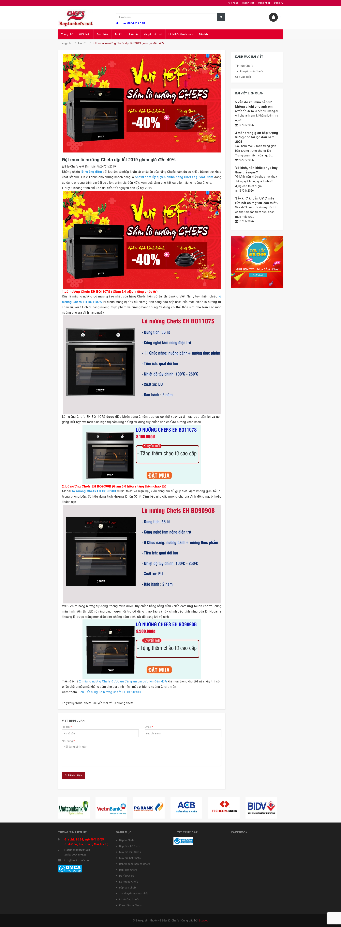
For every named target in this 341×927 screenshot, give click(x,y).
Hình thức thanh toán (181, 34)
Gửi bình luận (73, 775)
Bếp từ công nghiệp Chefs (134, 863)
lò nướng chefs (124, 703)
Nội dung (68, 741)
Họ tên (67, 726)
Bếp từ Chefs (127, 840)
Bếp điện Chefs (128, 869)
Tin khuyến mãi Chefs (249, 71)
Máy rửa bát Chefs (130, 857)
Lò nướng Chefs (128, 881)
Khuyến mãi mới (153, 34)
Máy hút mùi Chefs (130, 852)
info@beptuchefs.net (77, 860)
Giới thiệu (84, 34)
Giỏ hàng (233, 3)
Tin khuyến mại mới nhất (133, 893)
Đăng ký (278, 3)
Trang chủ (67, 34)
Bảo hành (204, 34)
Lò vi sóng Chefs (129, 899)
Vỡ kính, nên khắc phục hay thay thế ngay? (256, 169)
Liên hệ (133, 34)
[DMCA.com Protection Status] (70, 868)
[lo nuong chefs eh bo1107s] (141, 454)
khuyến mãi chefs (80, 703)
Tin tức (119, 34)
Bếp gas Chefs (128, 887)
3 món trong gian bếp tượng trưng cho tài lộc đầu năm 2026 (256, 137)
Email (149, 726)
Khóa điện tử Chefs (130, 905)
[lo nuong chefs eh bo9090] (141, 649)
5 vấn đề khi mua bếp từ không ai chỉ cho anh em (254, 104)
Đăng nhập (264, 3)
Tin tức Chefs (244, 65)
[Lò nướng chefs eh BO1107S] (141, 364)
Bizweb (204, 920)
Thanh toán (248, 3)
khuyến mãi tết (103, 703)
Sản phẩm (102, 34)
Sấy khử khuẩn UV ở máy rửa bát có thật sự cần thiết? (257, 200)
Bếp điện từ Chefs (129, 846)
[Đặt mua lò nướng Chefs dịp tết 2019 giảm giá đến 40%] (141, 240)
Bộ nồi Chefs (126, 875)
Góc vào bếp (243, 76)
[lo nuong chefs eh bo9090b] (141, 554)
